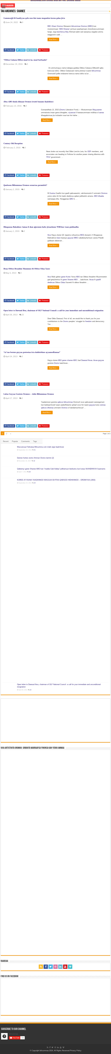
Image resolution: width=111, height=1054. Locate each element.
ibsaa (95, 360)
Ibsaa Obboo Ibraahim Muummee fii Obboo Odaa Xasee (27, 268)
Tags (35, 441)
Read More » (53, 39)
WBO (90, 26)
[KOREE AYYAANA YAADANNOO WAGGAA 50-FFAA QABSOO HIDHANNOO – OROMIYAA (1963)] (9, 580)
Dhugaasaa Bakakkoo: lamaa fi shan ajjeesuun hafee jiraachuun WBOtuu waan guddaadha (41, 226)
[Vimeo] (70, 967)
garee (63, 277)
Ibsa (49, 235)
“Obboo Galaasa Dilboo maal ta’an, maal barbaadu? (25, 59)
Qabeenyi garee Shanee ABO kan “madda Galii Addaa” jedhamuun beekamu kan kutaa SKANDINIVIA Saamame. (61, 469)
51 (35, 450)
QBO (71, 199)
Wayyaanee (97, 110)
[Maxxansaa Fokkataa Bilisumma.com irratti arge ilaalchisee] (9, 450)
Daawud (84, 360)
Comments (25, 441)
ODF (89, 151)
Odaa (63, 282)
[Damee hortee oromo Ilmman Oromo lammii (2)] (9, 461)
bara (58, 238)
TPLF (48, 157)
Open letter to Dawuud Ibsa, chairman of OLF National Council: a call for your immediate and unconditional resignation (53, 310)
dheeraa (50, 408)
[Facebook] (46, 967)
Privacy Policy (75, 1051)
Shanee (66, 29)
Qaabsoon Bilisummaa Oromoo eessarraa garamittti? (25, 185)
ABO (61, 29)
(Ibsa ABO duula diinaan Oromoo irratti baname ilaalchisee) (29, 101)
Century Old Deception (13, 143)
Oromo (62, 110)
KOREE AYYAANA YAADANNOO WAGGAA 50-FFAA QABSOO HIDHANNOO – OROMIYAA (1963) (56, 480)
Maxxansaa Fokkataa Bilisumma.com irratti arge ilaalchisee (40, 447)
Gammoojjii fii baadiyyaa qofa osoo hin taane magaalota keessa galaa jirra (34, 18)
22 (23, 315)
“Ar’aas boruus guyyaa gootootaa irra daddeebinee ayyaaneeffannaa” (32, 352)
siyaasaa (71, 113)
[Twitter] (50, 967)
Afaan (54, 26)
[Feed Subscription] (109, 11)
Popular (15, 441)
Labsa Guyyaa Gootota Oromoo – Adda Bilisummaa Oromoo (29, 394)
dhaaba (101, 196)
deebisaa (51, 282)
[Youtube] (65, 967)
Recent (6, 441)
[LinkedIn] (60, 967)
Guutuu (52, 193)
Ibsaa (91, 280)
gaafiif (98, 280)
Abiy (67, 32)
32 (34, 461)
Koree (68, 277)
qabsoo (60, 402)
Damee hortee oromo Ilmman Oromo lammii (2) (35, 458)
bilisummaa (75, 26)
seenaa (102, 405)
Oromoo (60, 26)
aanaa (101, 113)
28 (30, 472)
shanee (70, 360)
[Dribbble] (55, 967)
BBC (49, 26)
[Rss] (41, 967)
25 (35, 483)
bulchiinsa (61, 32)
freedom (88, 321)
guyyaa (70, 238)
